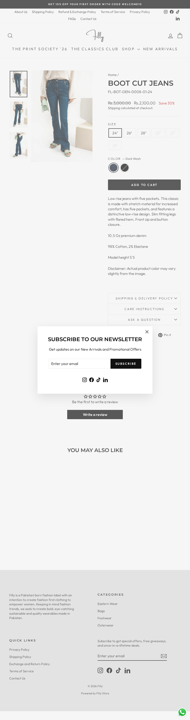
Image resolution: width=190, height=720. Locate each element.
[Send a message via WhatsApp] (182, 712)
